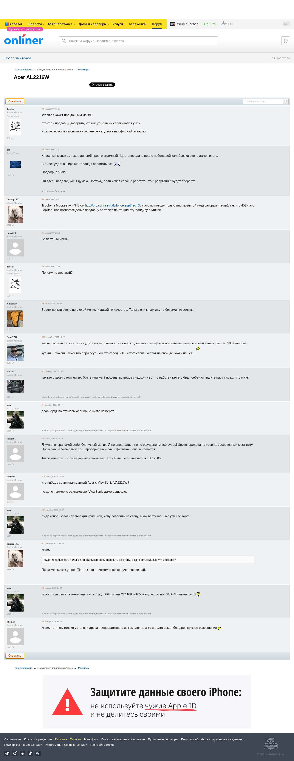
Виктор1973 (13, 199)
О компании (12, 739)
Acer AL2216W (31, 77)
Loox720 (11, 233)
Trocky (10, 109)
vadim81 (11, 438)
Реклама (61, 739)
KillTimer (12, 303)
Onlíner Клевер (187, 24)
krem (9, 405)
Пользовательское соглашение (123, 739)
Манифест (91, 739)
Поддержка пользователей (23, 745)
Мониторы (83, 69)
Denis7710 (12, 337)
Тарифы (75, 739)
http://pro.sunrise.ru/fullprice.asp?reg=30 (113, 205)
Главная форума (23, 69)
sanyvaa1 (12, 476)
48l (8, 149)
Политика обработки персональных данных (211, 739)
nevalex (11, 371)
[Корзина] (285, 40)
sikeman (11, 621)
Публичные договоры (163, 739)
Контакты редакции (38, 739)
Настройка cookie (102, 745)
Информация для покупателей (66, 745)
